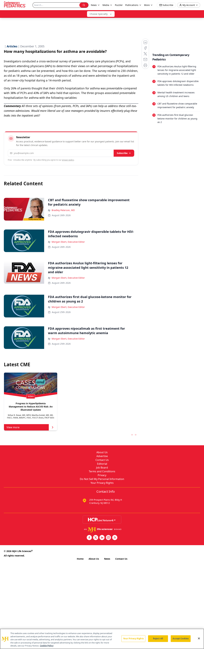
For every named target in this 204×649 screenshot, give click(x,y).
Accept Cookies (181, 638)
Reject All (158, 638)
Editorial (102, 463)
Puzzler (119, 5)
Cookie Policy (46, 645)
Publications (131, 5)
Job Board (102, 467)
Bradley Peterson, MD (63, 210)
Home (80, 558)
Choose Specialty (99, 13)
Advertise (102, 456)
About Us (102, 452)
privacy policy (68, 160)
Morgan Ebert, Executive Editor (68, 241)
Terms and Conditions (102, 471)
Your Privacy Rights (102, 483)
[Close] (198, 638)
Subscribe (122, 153)
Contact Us (102, 460)
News (107, 558)
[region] (102, 639)
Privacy (102, 475)
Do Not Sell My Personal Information (102, 479)
